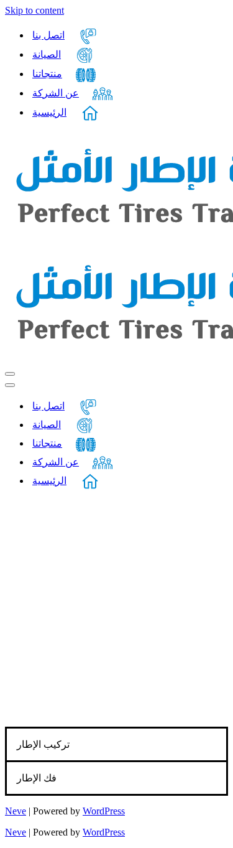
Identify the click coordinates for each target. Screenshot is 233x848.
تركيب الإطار (43, 744)
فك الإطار (37, 778)
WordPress (104, 811)
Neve (15, 811)
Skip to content (34, 10)
